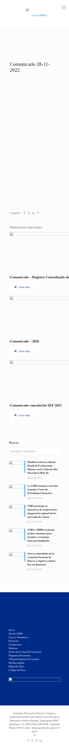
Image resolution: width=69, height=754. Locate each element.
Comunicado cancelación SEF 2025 (36, 405)
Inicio (12, 629)
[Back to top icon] (61, 738)
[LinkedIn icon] (40, 740)
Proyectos (14, 640)
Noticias (13, 648)
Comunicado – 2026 (24, 341)
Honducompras (16, 662)
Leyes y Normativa (18, 637)
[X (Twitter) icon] (32, 740)
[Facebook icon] (28, 740)
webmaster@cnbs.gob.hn (45, 727)
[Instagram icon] (36, 740)
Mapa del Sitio (16, 666)
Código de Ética (17, 670)
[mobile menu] (64, 7)
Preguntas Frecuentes (19, 655)
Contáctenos (15, 644)
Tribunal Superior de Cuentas (24, 659)
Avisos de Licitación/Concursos (25, 651)
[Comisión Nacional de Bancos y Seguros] (38, 15)
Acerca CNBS (16, 633)
